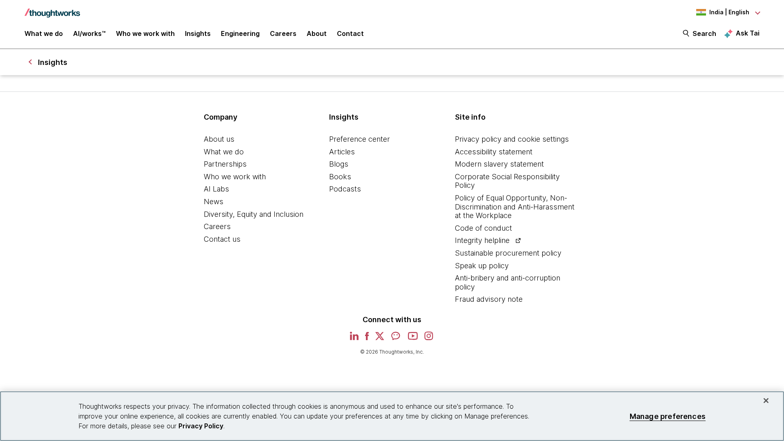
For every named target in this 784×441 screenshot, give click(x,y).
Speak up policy (482, 265)
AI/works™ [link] (89, 33)
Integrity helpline (482, 240)
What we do (224, 151)
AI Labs (216, 189)
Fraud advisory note (489, 299)
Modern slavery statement (499, 164)
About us (219, 139)
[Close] (766, 401)
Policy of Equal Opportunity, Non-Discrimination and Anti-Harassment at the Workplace (515, 207)
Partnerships (225, 164)
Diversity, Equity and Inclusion (253, 214)
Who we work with (235, 176)
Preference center (359, 139)
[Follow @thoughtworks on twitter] (379, 339)
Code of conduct (483, 228)
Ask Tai (748, 33)
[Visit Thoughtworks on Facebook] (367, 339)
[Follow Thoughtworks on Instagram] (429, 339)
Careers (217, 226)
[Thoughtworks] (52, 9)
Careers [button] (283, 33)
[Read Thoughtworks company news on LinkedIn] (354, 338)
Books (340, 176)
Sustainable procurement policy (508, 253)
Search (704, 33)
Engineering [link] (240, 33)
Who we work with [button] (145, 33)
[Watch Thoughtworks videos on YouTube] (413, 339)
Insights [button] (198, 33)
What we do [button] (43, 33)
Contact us (222, 239)
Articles (342, 151)
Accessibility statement (493, 151)
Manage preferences (668, 416)
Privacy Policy (200, 426)
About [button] (317, 33)
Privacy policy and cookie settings (512, 139)
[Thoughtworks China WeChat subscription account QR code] (396, 339)
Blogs (338, 164)
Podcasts (345, 189)
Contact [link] (350, 33)
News (213, 201)
